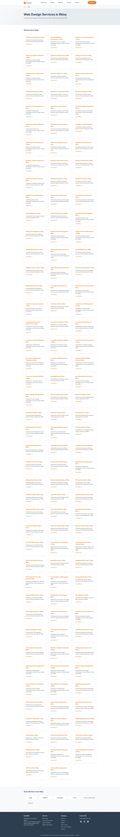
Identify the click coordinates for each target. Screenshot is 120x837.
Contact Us (92, 2)
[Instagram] (84, 821)
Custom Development (47, 820)
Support (77, 2)
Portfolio (69, 2)
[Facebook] (81, 821)
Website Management (47, 824)
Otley (74, 797)
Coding (52, 2)
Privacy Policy (64, 824)
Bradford (45, 797)
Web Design (44, 2)
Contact (63, 820)
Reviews (63, 829)
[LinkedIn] (88, 821)
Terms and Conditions (66, 827)
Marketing (60, 2)
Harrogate (60, 797)
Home (25, 6)
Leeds (30, 797)
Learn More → (29, 44)
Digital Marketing (46, 822)
